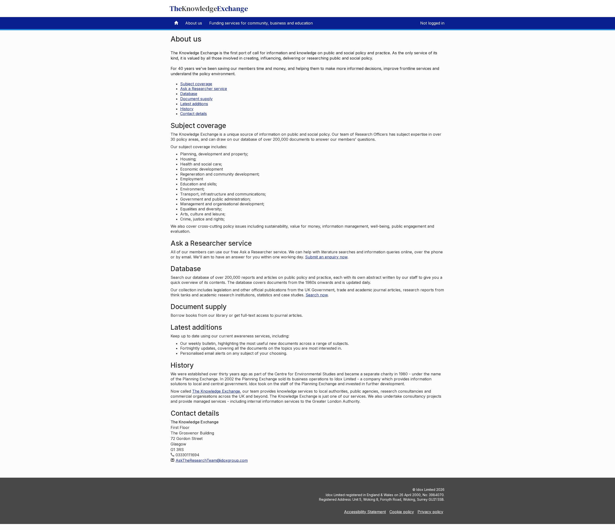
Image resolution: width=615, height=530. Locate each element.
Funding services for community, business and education (261, 23)
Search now (317, 294)
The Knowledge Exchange (216, 391)
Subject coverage (196, 83)
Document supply (196, 98)
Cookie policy (401, 511)
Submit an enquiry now (326, 257)
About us (193, 23)
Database (188, 93)
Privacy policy (430, 511)
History (186, 108)
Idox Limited (425, 489)
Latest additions (194, 103)
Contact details (193, 113)
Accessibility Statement (365, 511)
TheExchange (209, 8)
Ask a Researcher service (203, 88)
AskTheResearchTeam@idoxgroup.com (212, 460)
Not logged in (432, 23)
